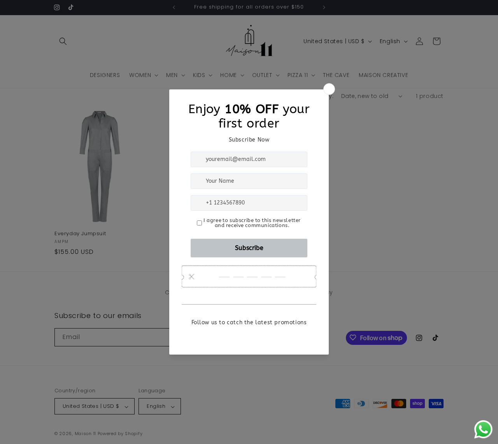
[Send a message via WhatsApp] (483, 429)
